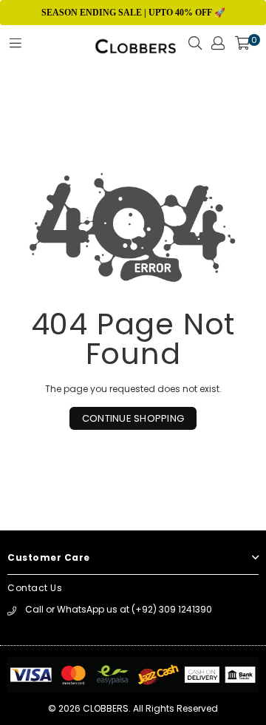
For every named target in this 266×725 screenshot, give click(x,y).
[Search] (195, 47)
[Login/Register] (218, 47)
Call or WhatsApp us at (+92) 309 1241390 (118, 609)
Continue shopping (133, 418)
